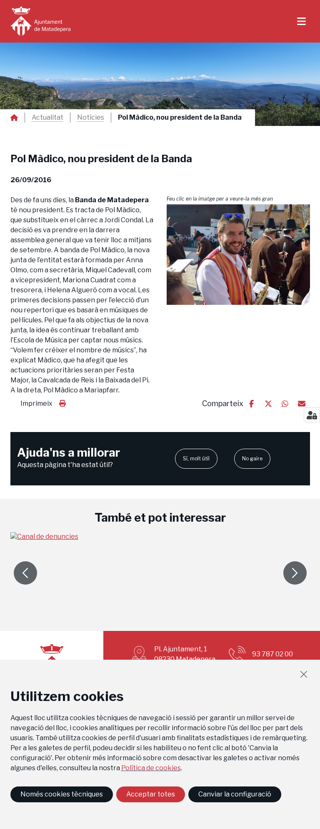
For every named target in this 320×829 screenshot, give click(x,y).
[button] (238, 254)
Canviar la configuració (234, 794)
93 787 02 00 (272, 654)
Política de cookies (151, 768)
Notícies (90, 117)
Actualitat (47, 117)
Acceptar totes (150, 794)
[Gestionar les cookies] (312, 414)
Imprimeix (36, 403)
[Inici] (40, 21)
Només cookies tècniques (61, 794)
